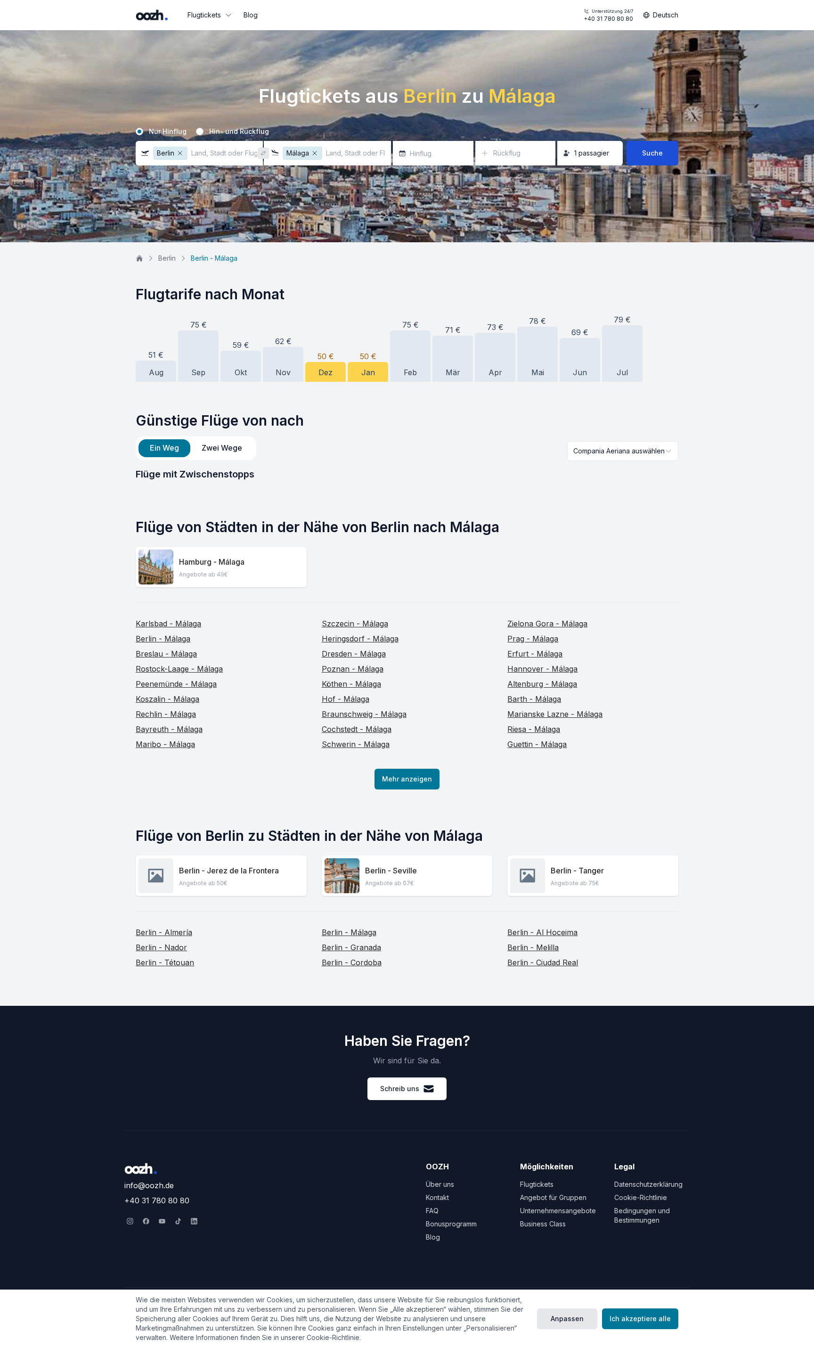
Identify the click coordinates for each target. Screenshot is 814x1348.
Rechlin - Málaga (166, 714)
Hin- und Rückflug (239, 131)
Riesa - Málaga (533, 729)
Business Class (543, 1224)
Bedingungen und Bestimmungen (642, 1215)
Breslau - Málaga (166, 653)
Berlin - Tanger (577, 870)
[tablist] (196, 448)
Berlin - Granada (351, 947)
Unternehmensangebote (557, 1211)
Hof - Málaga (345, 699)
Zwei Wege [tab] (222, 447)
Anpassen (567, 1319)
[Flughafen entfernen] (180, 153)
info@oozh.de (149, 1185)
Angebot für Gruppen (553, 1197)
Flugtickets (204, 15)
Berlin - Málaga (163, 638)
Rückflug (507, 153)
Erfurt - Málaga (534, 653)
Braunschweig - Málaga (364, 714)
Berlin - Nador (161, 947)
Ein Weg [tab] (164, 447)
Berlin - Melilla (533, 947)
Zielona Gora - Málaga (547, 623)
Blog (251, 15)
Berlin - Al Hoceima (542, 932)
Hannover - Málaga (542, 669)
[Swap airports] (263, 153)
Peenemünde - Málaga (176, 684)
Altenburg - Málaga (542, 684)
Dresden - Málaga (354, 653)
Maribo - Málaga (165, 744)
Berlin (167, 258)
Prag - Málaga (532, 638)
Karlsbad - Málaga (168, 623)
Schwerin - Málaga (356, 744)
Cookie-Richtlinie (640, 1197)
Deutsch (665, 15)
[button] (199, 153)
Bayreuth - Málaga (169, 729)
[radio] (139, 131)
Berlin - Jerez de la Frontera (229, 870)
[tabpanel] (407, 474)
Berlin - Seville (391, 870)
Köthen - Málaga (351, 684)
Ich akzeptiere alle (640, 1319)
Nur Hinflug (168, 131)
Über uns (440, 1184)
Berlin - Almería (164, 932)
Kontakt (437, 1197)
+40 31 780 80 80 (608, 15)
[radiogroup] (407, 131)
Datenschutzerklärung (648, 1184)
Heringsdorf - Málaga (360, 638)
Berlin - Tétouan (165, 962)
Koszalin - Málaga (167, 699)
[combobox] (622, 451)
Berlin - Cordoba (352, 962)
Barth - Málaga (534, 699)
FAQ (432, 1211)
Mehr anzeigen (407, 779)
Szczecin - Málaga (355, 623)
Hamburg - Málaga (211, 562)
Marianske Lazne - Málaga (554, 714)
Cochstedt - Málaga (356, 729)
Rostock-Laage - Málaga (179, 669)
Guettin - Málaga (537, 744)
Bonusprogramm (451, 1224)
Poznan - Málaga (352, 669)
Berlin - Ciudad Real (542, 962)
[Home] (139, 258)
